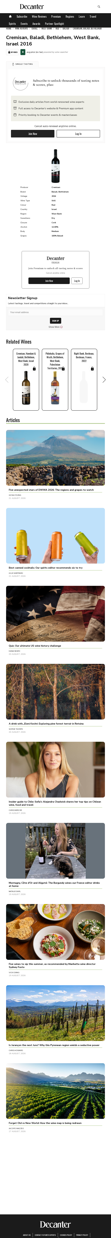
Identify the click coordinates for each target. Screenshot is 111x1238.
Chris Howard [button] (16, 1050)
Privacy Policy (82, 1235)
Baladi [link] (66, 28)
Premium (56, 16)
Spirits (12, 24)
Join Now (32, 134)
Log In (78, 134)
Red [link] (57, 28)
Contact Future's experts (45, 1235)
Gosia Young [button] (15, 495)
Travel (93, 16)
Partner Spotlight (54, 24)
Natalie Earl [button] (15, 891)
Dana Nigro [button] (14, 651)
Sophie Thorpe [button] (16, 729)
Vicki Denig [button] (14, 972)
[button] (22, 64)
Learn (82, 16)
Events (24, 24)
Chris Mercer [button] (15, 810)
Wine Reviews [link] (21, 28)
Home (8, 28)
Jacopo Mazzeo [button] (16, 1128)
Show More (54, 327)
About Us (27, 1235)
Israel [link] (35, 28)
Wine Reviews (39, 16)
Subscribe (22, 16)
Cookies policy (66, 1235)
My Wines (14, 52)
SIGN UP (55, 320)
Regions (70, 16)
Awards (36, 24)
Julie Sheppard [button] (16, 573)
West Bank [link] (46, 28)
